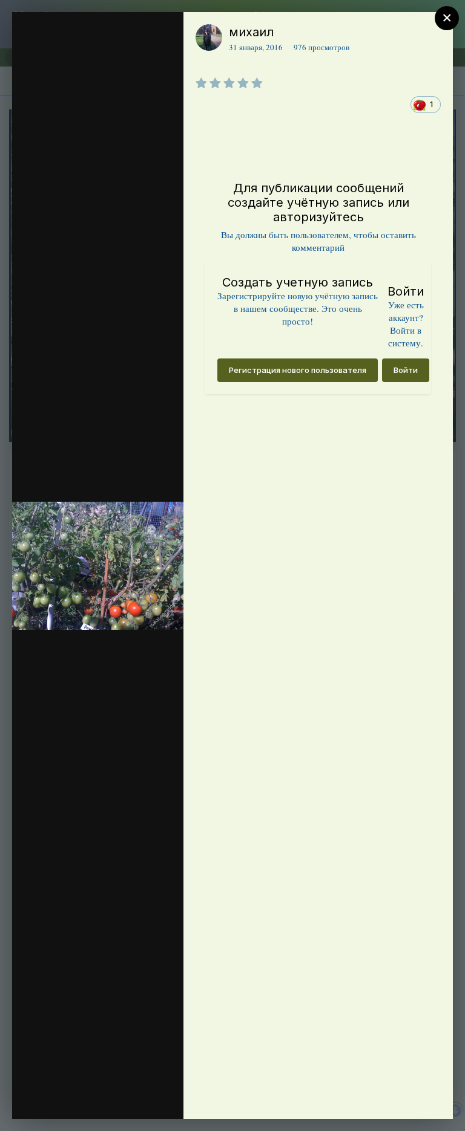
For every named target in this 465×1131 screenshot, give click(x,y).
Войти (406, 370)
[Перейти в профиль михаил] (209, 37)
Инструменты (130, 1097)
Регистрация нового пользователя (297, 370)
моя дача (92, 56)
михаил (251, 32)
